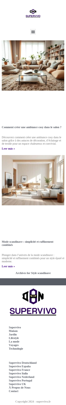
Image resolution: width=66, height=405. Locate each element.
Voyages (14, 345)
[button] (33, 32)
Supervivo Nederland (21, 376)
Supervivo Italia (18, 373)
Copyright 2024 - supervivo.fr (33, 401)
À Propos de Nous (19, 387)
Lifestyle (14, 338)
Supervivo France (19, 369)
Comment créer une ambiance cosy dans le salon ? (31, 127)
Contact (13, 391)
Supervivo (15, 327)
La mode (14, 341)
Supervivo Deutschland (23, 362)
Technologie (16, 348)
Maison (13, 330)
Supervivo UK (17, 384)
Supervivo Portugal (20, 380)
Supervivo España (20, 366)
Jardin (13, 334)
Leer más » (8, 148)
